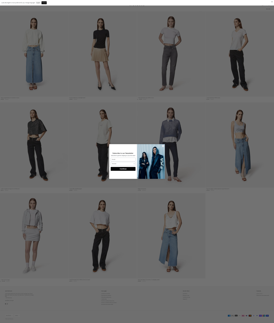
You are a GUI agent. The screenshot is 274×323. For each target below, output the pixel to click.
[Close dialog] (163, 146)
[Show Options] (134, 163)
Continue (123, 169)
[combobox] (122, 163)
